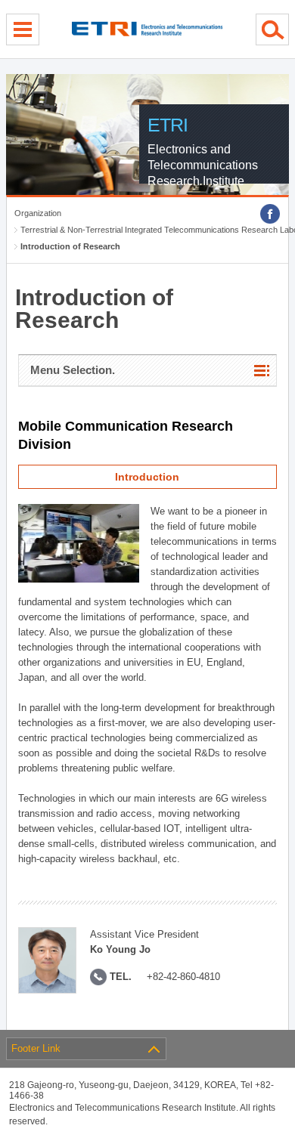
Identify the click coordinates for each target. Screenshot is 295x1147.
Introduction (147, 477)
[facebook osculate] (270, 214)
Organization (37, 213)
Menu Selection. (72, 369)
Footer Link (36, 1048)
